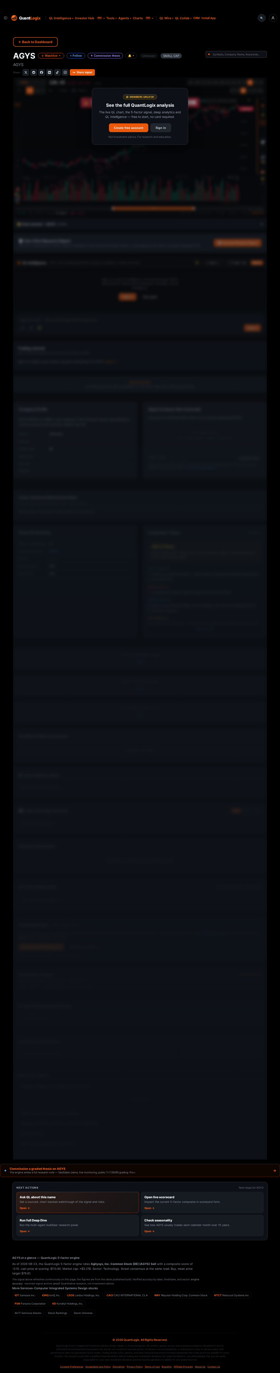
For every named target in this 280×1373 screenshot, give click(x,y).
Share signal (82, 72)
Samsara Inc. (25, 1295)
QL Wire (165, 18)
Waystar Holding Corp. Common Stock (181, 1295)
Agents (123, 18)
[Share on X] (26, 72)
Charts (141, 18)
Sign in (161, 127)
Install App (208, 18)
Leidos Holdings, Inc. (83, 1295)
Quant (29, 18)
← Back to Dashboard (35, 42)
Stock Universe (83, 1313)
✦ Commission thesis (105, 55)
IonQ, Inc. (51, 1295)
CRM (196, 18)
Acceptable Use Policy (98, 1366)
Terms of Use (152, 1366)
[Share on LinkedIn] (49, 72)
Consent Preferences (71, 1366)
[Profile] (273, 18)
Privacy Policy (135, 1366)
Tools (110, 18)
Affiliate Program (183, 1366)
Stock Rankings (57, 1313)
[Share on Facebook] (41, 72)
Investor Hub (88, 18)
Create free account (128, 127)
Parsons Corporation (30, 1303)
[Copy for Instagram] (65, 72)
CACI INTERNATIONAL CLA (127, 1295)
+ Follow (76, 55)
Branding (167, 1366)
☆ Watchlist (51, 55)
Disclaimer (119, 1366)
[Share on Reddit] (33, 72)
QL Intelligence (60, 18)
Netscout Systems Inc (231, 1295)
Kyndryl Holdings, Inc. (67, 1303)
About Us (200, 1366)
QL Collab (182, 18)
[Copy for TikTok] (57, 72)
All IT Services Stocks (28, 1313)
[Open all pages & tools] (5, 18)
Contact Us (213, 1366)
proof (56, 1283)
